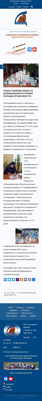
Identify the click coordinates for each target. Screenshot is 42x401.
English (19, 7)
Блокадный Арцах (28, 293)
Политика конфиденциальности (15, 352)
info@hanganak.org (20, 343)
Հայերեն (12, 7)
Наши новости (10, 295)
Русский (25, 7)
